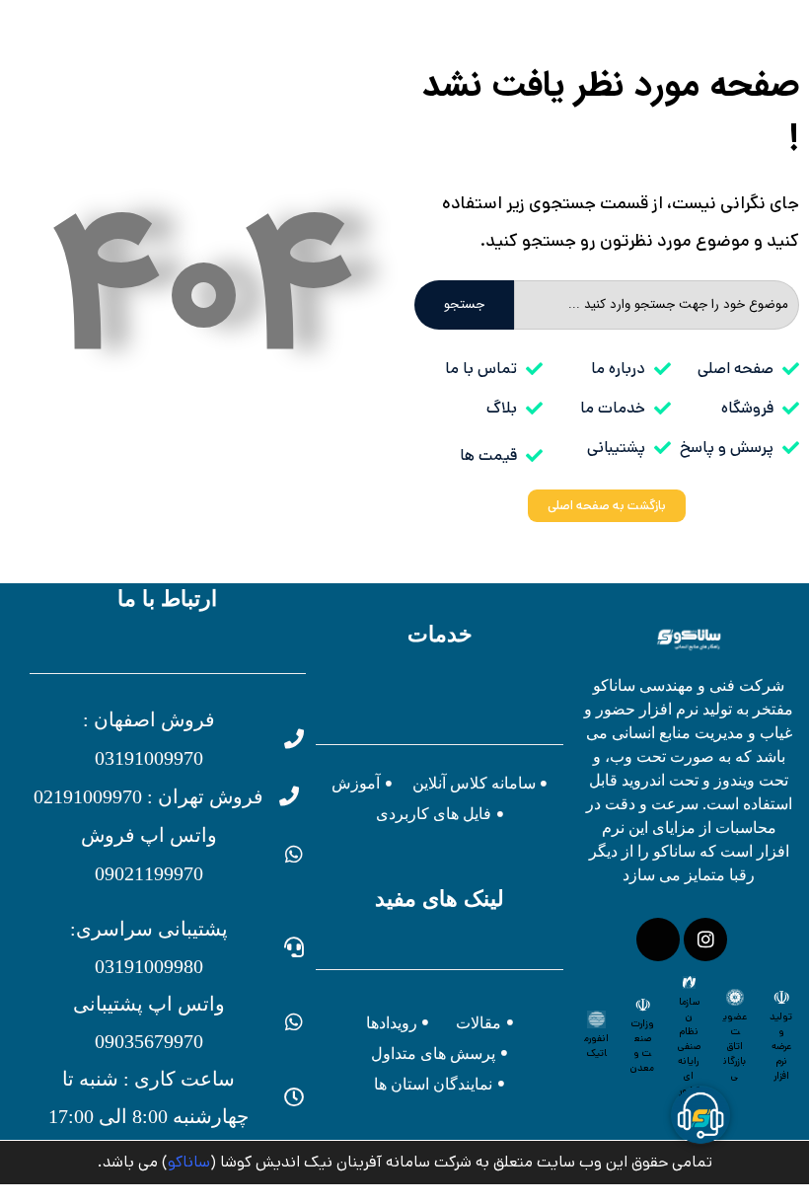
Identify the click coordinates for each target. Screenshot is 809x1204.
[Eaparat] (658, 939)
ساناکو (189, 1162)
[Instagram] (705, 939)
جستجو (464, 304)
